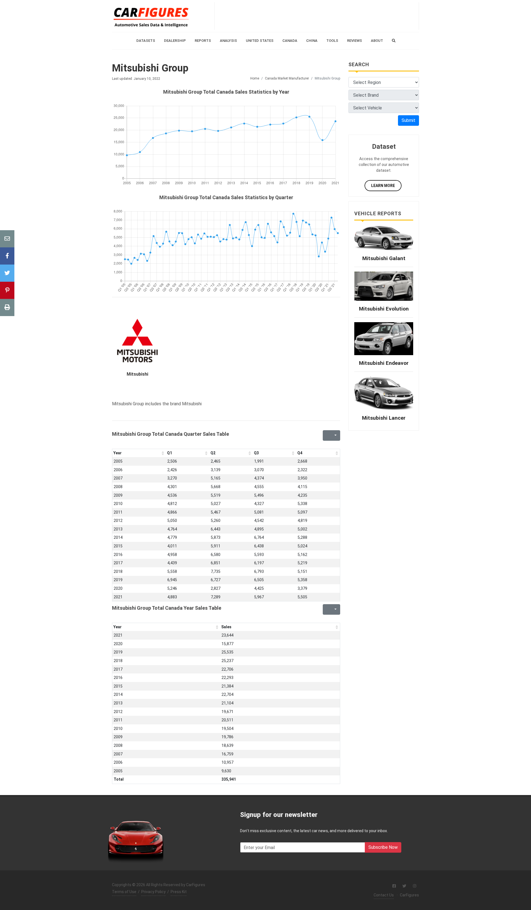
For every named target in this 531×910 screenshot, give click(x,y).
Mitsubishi (137, 374)
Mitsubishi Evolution (384, 309)
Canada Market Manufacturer (287, 78)
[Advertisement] (316, 16)
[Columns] (335, 435)
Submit (408, 120)
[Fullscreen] (326, 435)
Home (254, 78)
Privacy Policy (153, 892)
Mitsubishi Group (150, 68)
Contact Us (384, 895)
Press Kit (179, 892)
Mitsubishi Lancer (383, 418)
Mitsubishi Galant (383, 258)
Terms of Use (124, 892)
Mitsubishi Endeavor (383, 363)
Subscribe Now (383, 847)
